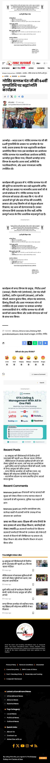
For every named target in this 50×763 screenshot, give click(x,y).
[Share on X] (11, 96)
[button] (43, 758)
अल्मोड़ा (39, 334)
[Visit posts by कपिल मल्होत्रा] (4, 103)
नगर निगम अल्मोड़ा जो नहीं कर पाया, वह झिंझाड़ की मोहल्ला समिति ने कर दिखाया (22, 472)
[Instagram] (27, 746)
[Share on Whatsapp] (15, 96)
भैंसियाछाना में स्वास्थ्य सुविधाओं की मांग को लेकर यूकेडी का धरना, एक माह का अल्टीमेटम (23, 462)
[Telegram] (31, 746)
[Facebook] (13, 746)
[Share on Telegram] (18, 96)
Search (42, 382)
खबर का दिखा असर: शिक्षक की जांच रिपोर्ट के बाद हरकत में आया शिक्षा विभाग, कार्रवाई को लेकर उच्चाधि (24, 525)
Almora (15, 331)
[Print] (22, 96)
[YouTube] (22, 746)
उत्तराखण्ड (14, 76)
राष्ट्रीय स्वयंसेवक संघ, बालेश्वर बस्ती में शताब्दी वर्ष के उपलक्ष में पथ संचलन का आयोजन (22, 512)
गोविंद (45, 334)
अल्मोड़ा (6, 76)
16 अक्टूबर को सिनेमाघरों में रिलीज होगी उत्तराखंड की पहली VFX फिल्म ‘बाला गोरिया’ (22, 457)
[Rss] (35, 746)
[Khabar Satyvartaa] (18, 63)
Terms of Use (17, 759)
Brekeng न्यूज (35, 331)
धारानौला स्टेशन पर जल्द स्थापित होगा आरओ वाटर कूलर (23, 477)
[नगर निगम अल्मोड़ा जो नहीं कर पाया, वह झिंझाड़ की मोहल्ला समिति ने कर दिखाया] (42, 606)
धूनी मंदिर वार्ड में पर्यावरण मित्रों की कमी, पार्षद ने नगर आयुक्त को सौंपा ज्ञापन (24, 467)
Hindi (21, 334)
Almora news (24, 331)
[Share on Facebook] (8, 96)
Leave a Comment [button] (39, 374)
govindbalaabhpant (10, 334)
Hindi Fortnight (29, 334)
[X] (17, 746)
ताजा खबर (23, 76)
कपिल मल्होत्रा (11, 102)
